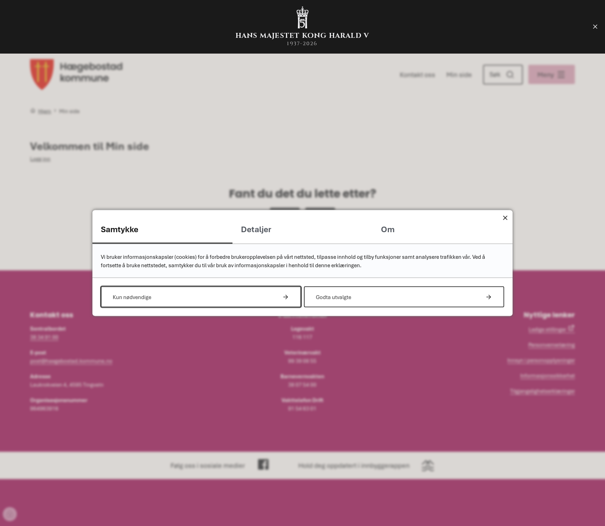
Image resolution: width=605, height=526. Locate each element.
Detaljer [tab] (256, 229)
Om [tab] (388, 229)
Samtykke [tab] (119, 229)
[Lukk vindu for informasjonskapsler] (505, 217)
